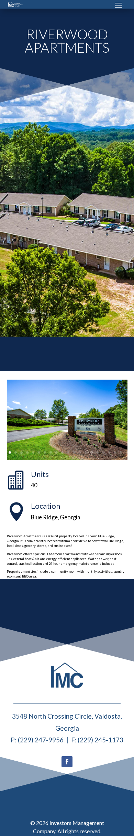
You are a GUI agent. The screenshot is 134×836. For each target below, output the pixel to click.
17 (103, 452)
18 (109, 452)
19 (115, 452)
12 (74, 452)
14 (86, 452)
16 (97, 452)
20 (121, 452)
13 (80, 452)
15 (91, 452)
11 (68, 452)
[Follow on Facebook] (67, 761)
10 (62, 452)
